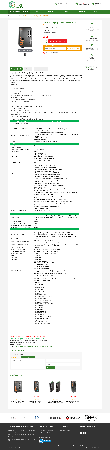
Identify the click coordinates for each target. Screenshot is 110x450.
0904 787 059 (84, 4)
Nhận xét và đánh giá (17, 354)
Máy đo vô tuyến (29, 445)
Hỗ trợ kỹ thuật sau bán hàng (46, 430)
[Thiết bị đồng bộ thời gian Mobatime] (18, 421)
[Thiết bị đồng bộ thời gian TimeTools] (36, 421)
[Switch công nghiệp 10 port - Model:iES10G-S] (73, 395)
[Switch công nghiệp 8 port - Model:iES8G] (18, 395)
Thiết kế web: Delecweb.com (15, 447)
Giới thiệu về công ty (65, 430)
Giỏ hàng (98, 3)
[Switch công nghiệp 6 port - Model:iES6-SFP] (36, 395)
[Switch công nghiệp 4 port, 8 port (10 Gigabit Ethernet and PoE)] (55, 395)
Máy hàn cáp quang (39, 445)
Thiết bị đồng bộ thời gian (44, 346)
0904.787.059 (54, 53)
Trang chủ (37, 11)
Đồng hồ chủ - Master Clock (77, 445)
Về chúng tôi (64, 426)
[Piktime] (91, 421)
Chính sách (81, 11)
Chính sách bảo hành (44, 432)
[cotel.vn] (16, 9)
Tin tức (66, 11)
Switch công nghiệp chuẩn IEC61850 (25, 346)
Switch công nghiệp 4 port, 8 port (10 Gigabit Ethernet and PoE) (55, 402)
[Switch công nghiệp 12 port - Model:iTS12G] (25, 56)
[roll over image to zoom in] (25, 37)
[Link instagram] (84, 433)
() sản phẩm (98, 5)
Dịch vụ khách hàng (46, 426)
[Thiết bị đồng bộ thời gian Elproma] (55, 421)
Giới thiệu (51, 11)
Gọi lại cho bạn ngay (73, 48)
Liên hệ (95, 11)
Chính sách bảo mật (44, 435)
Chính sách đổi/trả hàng (45, 437)
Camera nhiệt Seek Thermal (51, 445)
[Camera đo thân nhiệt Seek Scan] (73, 421)
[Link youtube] (80, 433)
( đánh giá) (52, 25)
